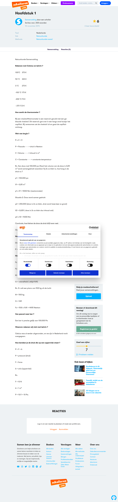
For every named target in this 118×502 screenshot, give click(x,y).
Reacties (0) (66, 49)
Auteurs (48, 451)
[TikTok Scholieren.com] (40, 467)
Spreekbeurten (65, 462)
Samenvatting (31, 20)
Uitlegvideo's (79, 466)
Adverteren (93, 462)
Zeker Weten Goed (65, 465)
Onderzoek (93, 465)
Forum (77, 464)
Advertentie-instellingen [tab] (69, 234)
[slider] (86, 346)
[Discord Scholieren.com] (33, 467)
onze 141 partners (30, 243)
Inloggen (104, 3)
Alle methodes (79, 451)
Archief (77, 469)
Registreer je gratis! (88, 329)
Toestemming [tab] (28, 234)
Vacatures (93, 459)
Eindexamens (68, 3)
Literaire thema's (49, 457)
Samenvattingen (66, 454)
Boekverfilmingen (51, 464)
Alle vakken (79, 449)
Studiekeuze (79, 458)
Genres (48, 454)
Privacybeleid (94, 454)
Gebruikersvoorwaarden (98, 451)
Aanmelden (63, 429)
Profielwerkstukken (67, 459)
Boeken (34, 3)
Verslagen (44, 3)
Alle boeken (50, 449)
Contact (93, 457)
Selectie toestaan (59, 273)
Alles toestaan (85, 273)
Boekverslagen (65, 451)
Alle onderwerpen (79, 455)
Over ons (93, 449)
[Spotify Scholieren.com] (37, 467)
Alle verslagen (65, 449)
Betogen (63, 457)
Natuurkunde (41, 36)
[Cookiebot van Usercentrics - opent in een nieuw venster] (90, 227)
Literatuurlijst (50, 461)
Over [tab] (90, 234)
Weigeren (32, 273)
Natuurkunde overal (44, 39)
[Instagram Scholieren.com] (22, 467)
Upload (89, 296)
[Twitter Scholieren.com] (26, 467)
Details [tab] (48, 234)
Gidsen (54, 3)
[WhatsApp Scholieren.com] (30, 467)
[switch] (48, 265)
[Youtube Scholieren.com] (19, 467)
